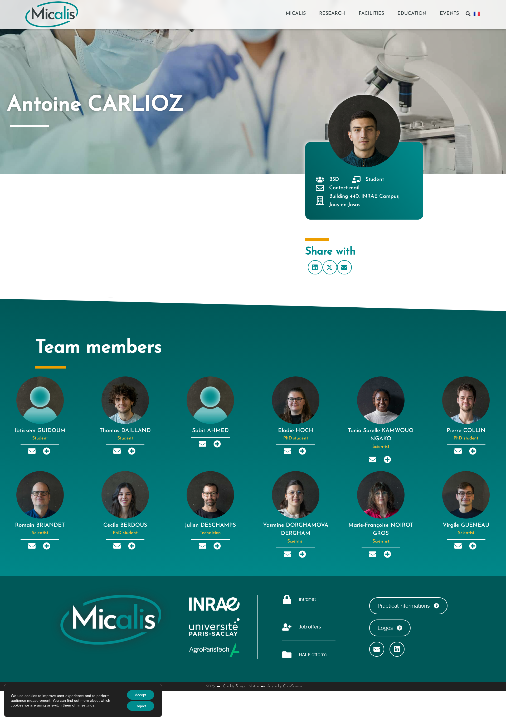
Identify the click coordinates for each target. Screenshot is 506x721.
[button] (468, 13)
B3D (334, 179)
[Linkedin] (397, 649)
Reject (140, 706)
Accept (140, 695)
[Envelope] (376, 649)
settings (87, 705)
